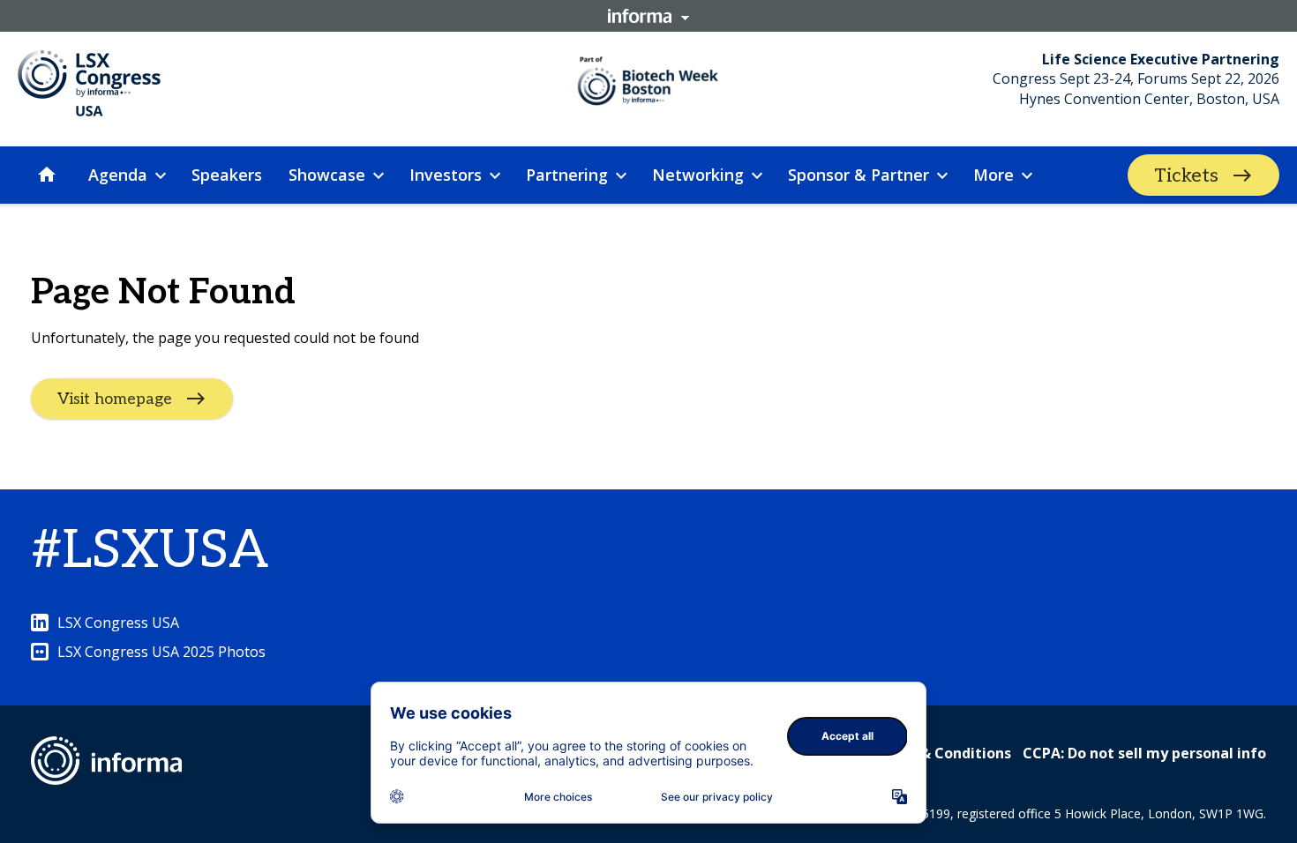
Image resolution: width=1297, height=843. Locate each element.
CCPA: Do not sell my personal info (1144, 753)
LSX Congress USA (118, 622)
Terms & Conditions (941, 753)
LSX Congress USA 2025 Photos (161, 651)
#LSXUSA (149, 551)
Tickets (1186, 175)
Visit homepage (114, 398)
